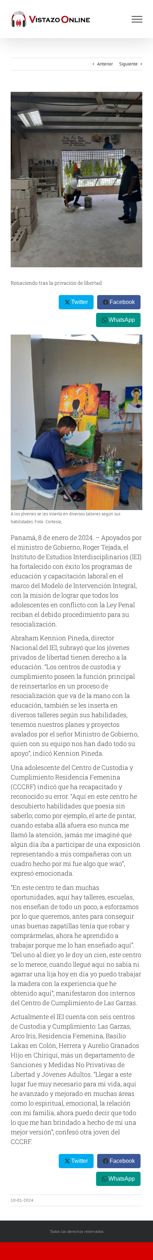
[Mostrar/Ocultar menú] (137, 19)
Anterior (105, 64)
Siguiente (128, 64)
